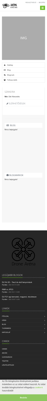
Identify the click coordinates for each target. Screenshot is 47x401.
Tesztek (5, 361)
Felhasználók (12, 80)
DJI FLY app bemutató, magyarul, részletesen (19, 296)
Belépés (42, 2)
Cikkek (4, 349)
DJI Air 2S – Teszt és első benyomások (17, 282)
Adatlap (10, 65)
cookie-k (39, 387)
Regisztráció (30, 2)
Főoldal (5, 316)
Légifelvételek (8, 365)
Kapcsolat (6, 332)
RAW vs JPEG (7, 289)
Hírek (4, 320)
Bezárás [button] (23, 398)
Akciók (4, 353)
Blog (9, 70)
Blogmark (10, 75)
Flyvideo (4, 285)
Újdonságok (7, 357)
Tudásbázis (6, 328)
